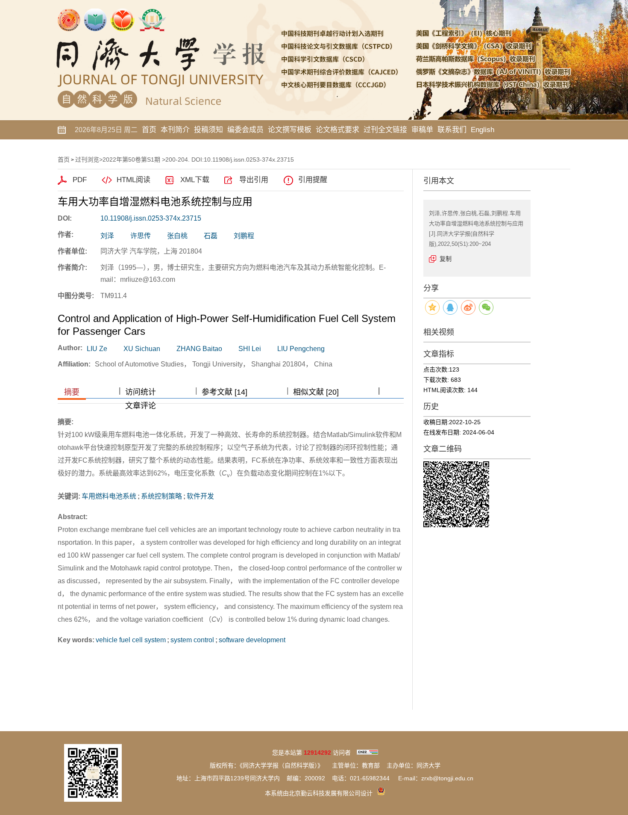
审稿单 (422, 130)
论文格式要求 (337, 130)
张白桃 (177, 235)
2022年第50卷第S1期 (131, 159)
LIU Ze (97, 348)
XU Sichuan (141, 348)
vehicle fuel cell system (131, 640)
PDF (80, 180)
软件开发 (200, 496)
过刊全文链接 (385, 130)
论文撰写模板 (289, 130)
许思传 (140, 235)
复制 (446, 258)
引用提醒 (312, 180)
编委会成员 (245, 130)
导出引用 (253, 180)
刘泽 (107, 235)
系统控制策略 (161, 496)
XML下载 (194, 180)
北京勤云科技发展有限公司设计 (331, 793)
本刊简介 (175, 130)
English (482, 130)
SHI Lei (249, 348)
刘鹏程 (244, 235)
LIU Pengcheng (301, 348)
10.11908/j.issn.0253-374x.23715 (150, 218)
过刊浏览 (87, 159)
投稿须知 (208, 130)
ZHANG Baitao (199, 348)
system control (192, 640)
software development (252, 640)
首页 (149, 130)
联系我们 (452, 130)
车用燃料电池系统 (109, 496)
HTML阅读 (133, 180)
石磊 (210, 235)
